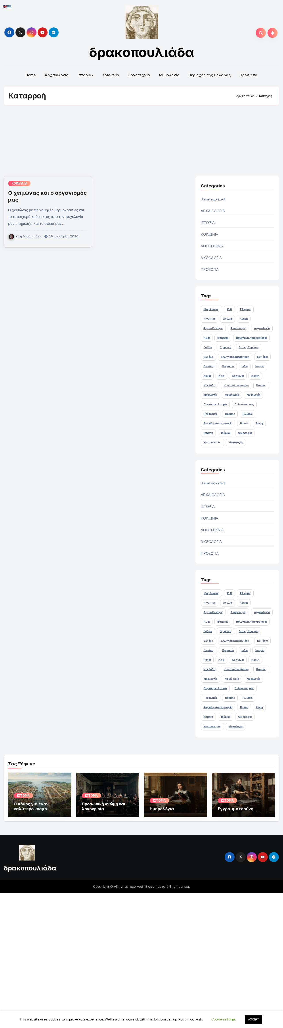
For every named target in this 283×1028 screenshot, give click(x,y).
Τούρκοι (225, 433)
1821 (229, 309)
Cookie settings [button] (223, 1019)
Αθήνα (244, 319)
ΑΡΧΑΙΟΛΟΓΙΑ (213, 211)
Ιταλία (207, 376)
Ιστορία (85, 75)
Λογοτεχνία (139, 75)
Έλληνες (245, 309)
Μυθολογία (169, 75)
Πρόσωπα (249, 75)
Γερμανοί (225, 347)
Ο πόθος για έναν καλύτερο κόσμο (31, 806)
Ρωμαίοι (247, 414)
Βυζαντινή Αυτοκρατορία (251, 338)
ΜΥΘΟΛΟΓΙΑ (211, 258)
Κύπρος (261, 385)
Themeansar (179, 886)
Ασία (207, 338)
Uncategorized (213, 199)
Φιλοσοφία (245, 433)
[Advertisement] (141, 141)
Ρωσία (244, 423)
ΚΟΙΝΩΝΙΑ (19, 183)
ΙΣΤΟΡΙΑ (208, 222)
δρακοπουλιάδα (141, 52)
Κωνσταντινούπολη (236, 385)
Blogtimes (153, 886)
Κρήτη (255, 376)
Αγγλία (227, 319)
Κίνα (221, 376)
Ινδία (245, 366)
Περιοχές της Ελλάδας (209, 75)
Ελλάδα (208, 357)
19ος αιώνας (211, 309)
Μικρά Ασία (232, 395)
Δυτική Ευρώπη (248, 347)
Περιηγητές (210, 414)
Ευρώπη (209, 366)
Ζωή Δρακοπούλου (29, 236)
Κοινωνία (110, 75)
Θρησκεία (228, 366)
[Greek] (9, 6)
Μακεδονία (210, 395)
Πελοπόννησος (244, 404)
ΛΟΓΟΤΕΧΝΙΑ (212, 246)
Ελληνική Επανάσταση (235, 357)
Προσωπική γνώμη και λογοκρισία (103, 806)
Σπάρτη (208, 433)
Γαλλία (208, 347)
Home (30, 75)
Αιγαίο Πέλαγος (213, 328)
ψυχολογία (236, 442)
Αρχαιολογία (57, 75)
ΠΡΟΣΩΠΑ (210, 269)
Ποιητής (230, 414)
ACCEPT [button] (253, 1019)
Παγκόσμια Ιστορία (215, 404)
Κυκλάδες (210, 385)
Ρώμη (259, 423)
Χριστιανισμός (212, 442)
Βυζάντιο (222, 338)
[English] (5, 6)
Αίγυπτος (209, 319)
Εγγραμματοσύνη (235, 809)
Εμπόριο (262, 357)
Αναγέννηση (238, 328)
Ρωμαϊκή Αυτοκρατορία (218, 423)
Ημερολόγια (162, 809)
